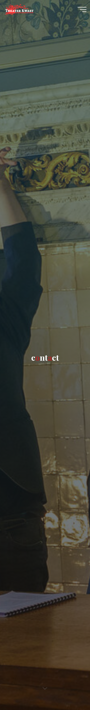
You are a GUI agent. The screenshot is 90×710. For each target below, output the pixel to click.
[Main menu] (82, 9)
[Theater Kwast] (19, 9)
